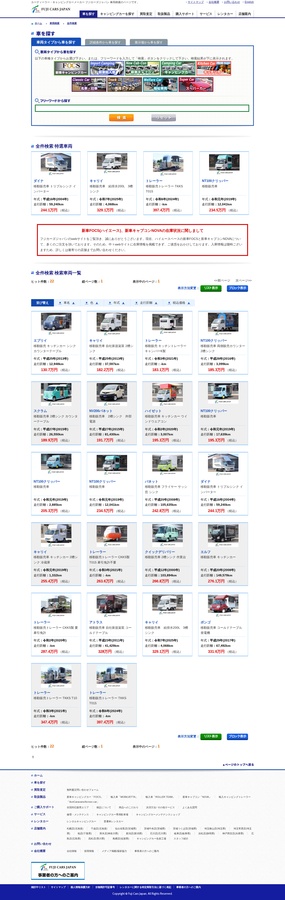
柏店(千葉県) (85, 833)
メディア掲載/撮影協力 (114, 851)
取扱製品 (164, 14)
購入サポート (185, 14)
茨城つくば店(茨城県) (185, 828)
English (249, 2)
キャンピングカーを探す (117, 14)
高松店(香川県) (96, 838)
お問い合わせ (232, 2)
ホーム (38, 775)
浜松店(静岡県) (206, 833)
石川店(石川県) (158, 833)
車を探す (88, 14)
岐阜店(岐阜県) (182, 833)
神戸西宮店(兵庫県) (233, 833)
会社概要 (214, 2)
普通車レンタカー (113, 821)
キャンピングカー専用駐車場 (112, 814)
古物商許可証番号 (105, 887)
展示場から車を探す (149, 42)
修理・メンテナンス (78, 814)
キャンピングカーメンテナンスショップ (158, 814)
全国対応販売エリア (78, 807)
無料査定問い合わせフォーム (83, 789)
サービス (206, 14)
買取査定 (146, 14)
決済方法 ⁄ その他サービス (160, 807)
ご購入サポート (44, 807)
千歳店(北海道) (99, 828)
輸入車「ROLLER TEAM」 (160, 797)
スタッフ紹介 (181, 838)
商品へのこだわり (128, 807)
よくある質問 (189, 807)
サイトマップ (196, 2)
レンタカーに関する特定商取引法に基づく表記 (145, 887)
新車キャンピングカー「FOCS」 (85, 797)
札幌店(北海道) (75, 828)
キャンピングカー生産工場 (151, 838)
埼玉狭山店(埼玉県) (215, 828)
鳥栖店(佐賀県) (121, 838)
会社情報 (72, 851)
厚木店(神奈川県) (109, 833)
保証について (103, 807)
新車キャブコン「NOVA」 (197, 797)
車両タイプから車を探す (56, 42)
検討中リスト (38, 887)
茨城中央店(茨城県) (154, 828)
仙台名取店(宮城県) (125, 828)
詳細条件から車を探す (105, 42)
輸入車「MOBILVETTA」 (124, 797)
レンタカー (225, 14)
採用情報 (89, 851)
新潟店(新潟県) (134, 833)
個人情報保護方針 (80, 887)
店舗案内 (244, 14)
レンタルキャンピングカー (81, 821)
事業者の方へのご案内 (146, 851)
